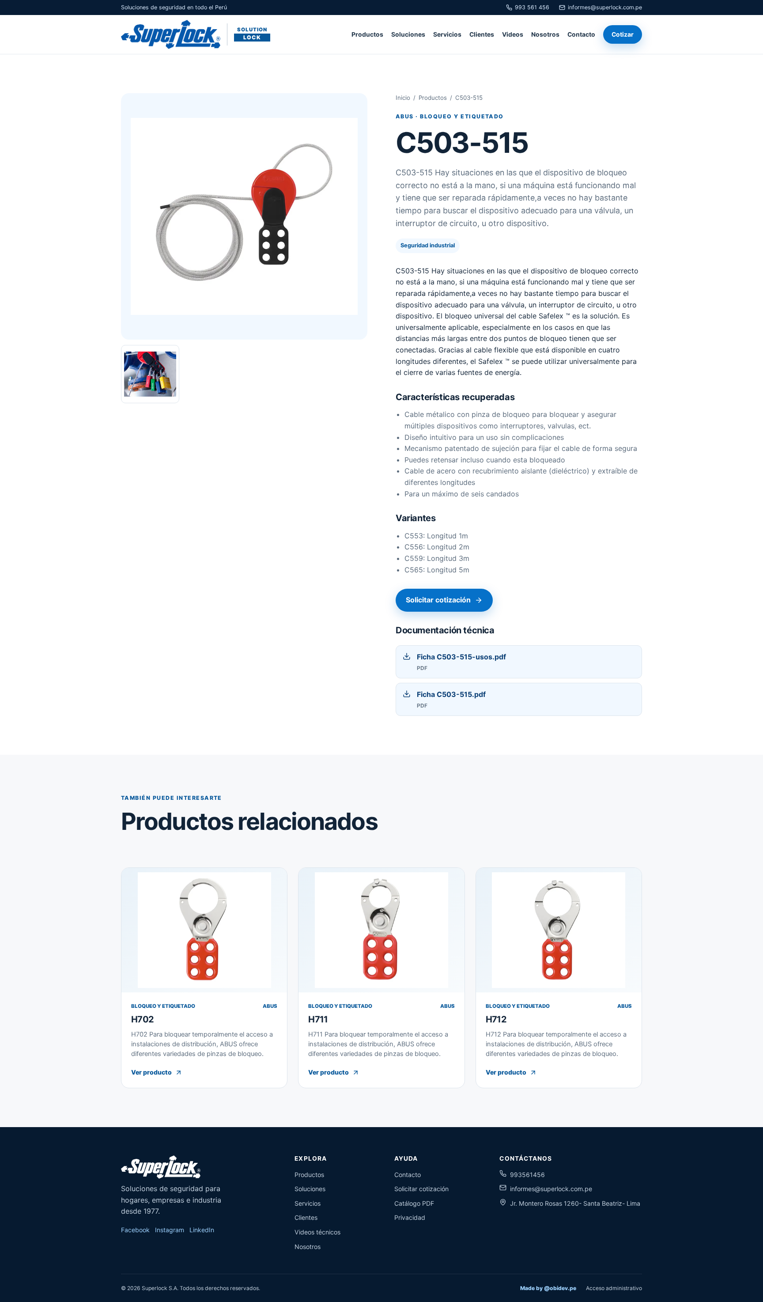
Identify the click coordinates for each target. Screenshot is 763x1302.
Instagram (169, 1230)
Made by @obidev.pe (548, 1288)
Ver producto (151, 1072)
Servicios (447, 34)
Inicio (403, 97)
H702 (142, 1019)
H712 (496, 1019)
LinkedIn (201, 1230)
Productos (367, 34)
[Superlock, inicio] (160, 1167)
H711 (318, 1019)
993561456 (527, 1174)
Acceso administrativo (614, 1288)
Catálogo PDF (414, 1203)
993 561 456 (532, 7)
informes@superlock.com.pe (605, 7)
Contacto (581, 34)
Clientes (481, 34)
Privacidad (409, 1217)
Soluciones (408, 34)
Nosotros (545, 34)
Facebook (135, 1230)
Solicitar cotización (438, 599)
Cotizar (623, 34)
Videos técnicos (317, 1232)
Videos (512, 34)
